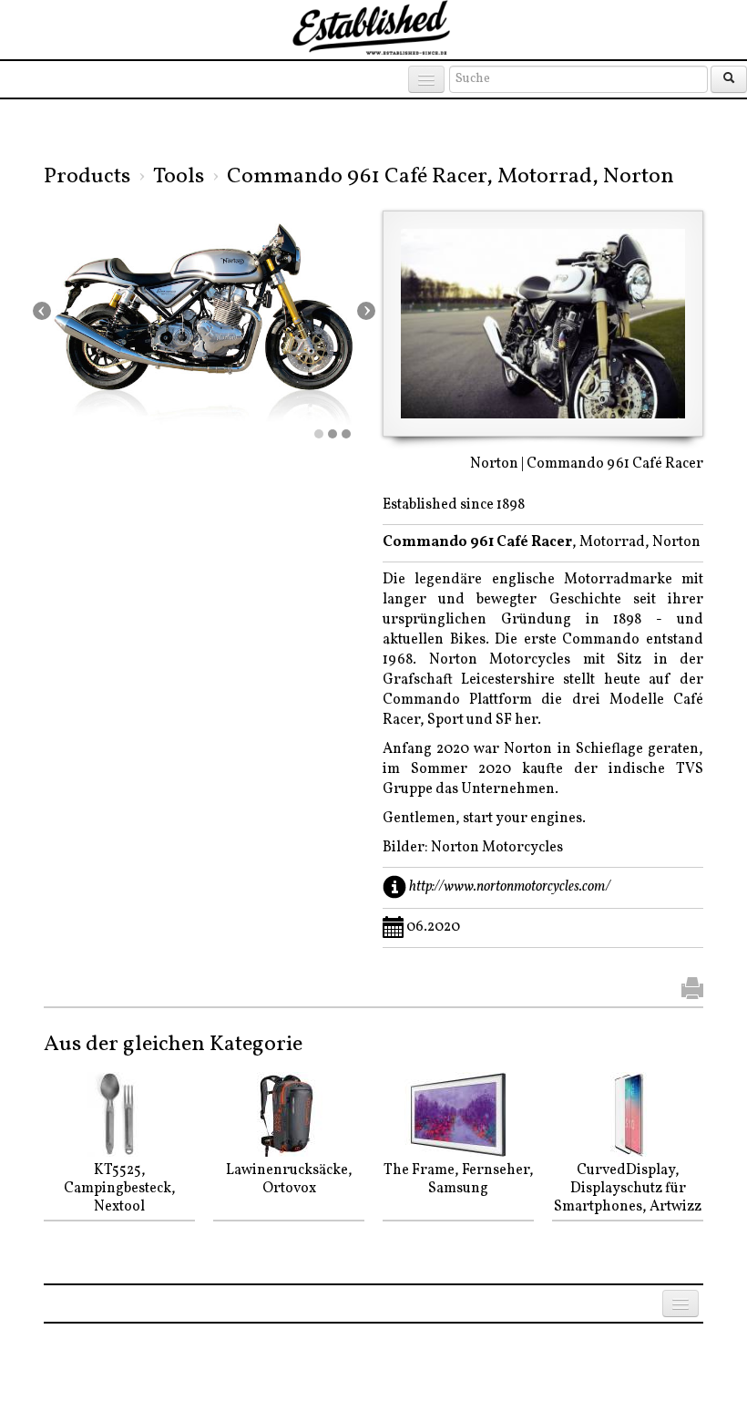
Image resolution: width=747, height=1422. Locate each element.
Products (87, 176)
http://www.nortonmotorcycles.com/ (509, 886)
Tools (178, 176)
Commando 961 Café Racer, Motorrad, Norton (450, 176)
